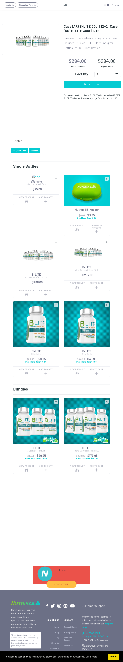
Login (8, 5)
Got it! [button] (113, 656)
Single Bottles (19, 150)
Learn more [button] (91, 656)
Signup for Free (26, 5)
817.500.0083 (93, 633)
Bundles (34, 150)
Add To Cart (94, 84)
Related (17, 141)
